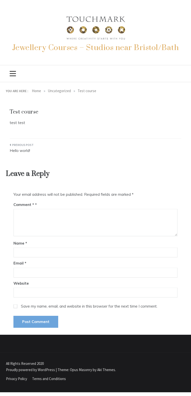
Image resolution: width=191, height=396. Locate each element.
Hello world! (20, 150)
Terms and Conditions (49, 378)
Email (19, 263)
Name (20, 243)
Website (21, 283)
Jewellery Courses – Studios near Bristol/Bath (95, 48)
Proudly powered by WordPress (31, 369)
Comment (23, 204)
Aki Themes (106, 369)
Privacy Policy (16, 378)
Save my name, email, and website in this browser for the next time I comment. (89, 306)
